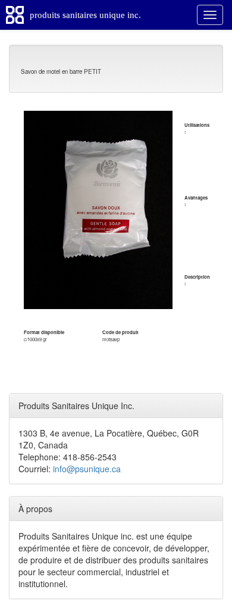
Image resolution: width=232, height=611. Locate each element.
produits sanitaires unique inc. (85, 15)
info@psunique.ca (87, 469)
